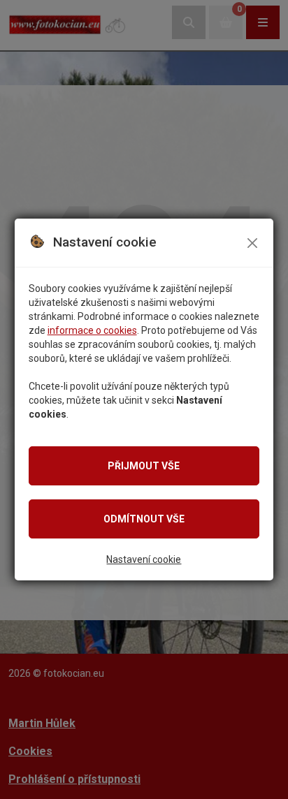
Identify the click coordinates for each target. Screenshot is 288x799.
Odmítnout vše (144, 519)
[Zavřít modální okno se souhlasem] (252, 243)
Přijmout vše (144, 465)
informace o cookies (92, 330)
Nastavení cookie (143, 559)
